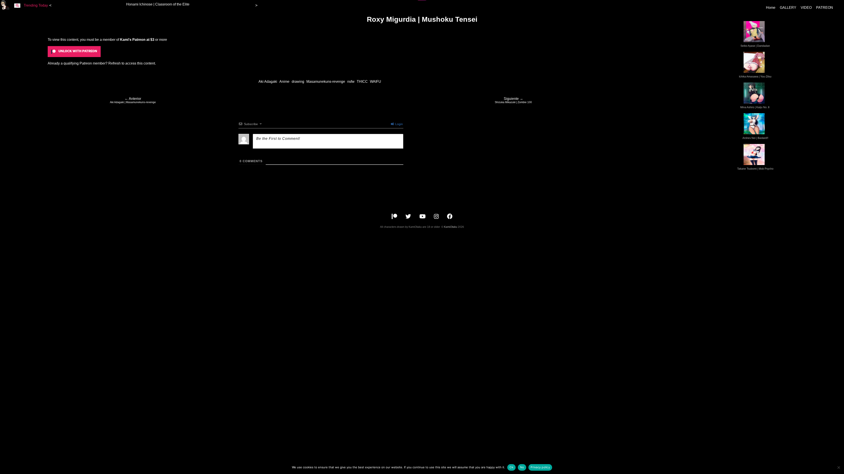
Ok (511, 467)
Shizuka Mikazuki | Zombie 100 (513, 100)
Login (398, 124)
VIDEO (806, 7)
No (522, 467)
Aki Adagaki (267, 81)
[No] (838, 467)
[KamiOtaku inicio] (5, 8)
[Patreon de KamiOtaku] (395, 217)
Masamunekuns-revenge (325, 81)
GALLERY (788, 7)
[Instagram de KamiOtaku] (436, 217)
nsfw (351, 81)
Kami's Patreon (133, 39)
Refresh (114, 63)
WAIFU (375, 81)
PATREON (824, 7)
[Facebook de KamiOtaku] (449, 217)
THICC (362, 81)
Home (770, 7)
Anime (284, 81)
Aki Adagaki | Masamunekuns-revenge (133, 100)
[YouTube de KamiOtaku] (423, 217)
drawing (298, 81)
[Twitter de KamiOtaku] (409, 217)
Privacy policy (540, 467)
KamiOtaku (450, 226)
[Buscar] (17, 5)
